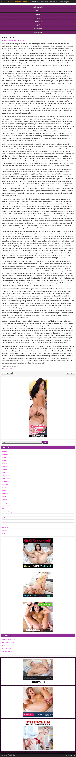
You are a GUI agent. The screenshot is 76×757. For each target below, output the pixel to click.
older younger (38, 22)
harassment (9, 368)
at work (4, 457)
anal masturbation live (8, 639)
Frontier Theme (70, 755)
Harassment (8, 37)
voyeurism (5, 530)
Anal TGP (5, 645)
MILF (38, 25)
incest (4, 496)
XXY (26, 40)
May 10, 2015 (13, 40)
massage (5, 503)
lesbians (4, 499)
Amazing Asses (6, 648)
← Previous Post (7, 373)
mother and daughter (8, 512)
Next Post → (70, 373)
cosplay (4, 469)
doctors (4, 472)
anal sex (4, 451)
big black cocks (38, 7)
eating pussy (6, 478)
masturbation (38, 32)
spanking (4, 524)
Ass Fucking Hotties (8, 642)
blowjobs (38, 14)
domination (38, 18)
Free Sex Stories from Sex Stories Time (16, 1)
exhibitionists (38, 29)
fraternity (4, 487)
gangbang (5, 493)
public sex (5, 518)
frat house (5, 484)
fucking (38, 11)
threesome (5, 527)
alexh (5, 40)
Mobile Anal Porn (7, 651)
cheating (4, 466)
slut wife (4, 521)
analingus (5, 454)
